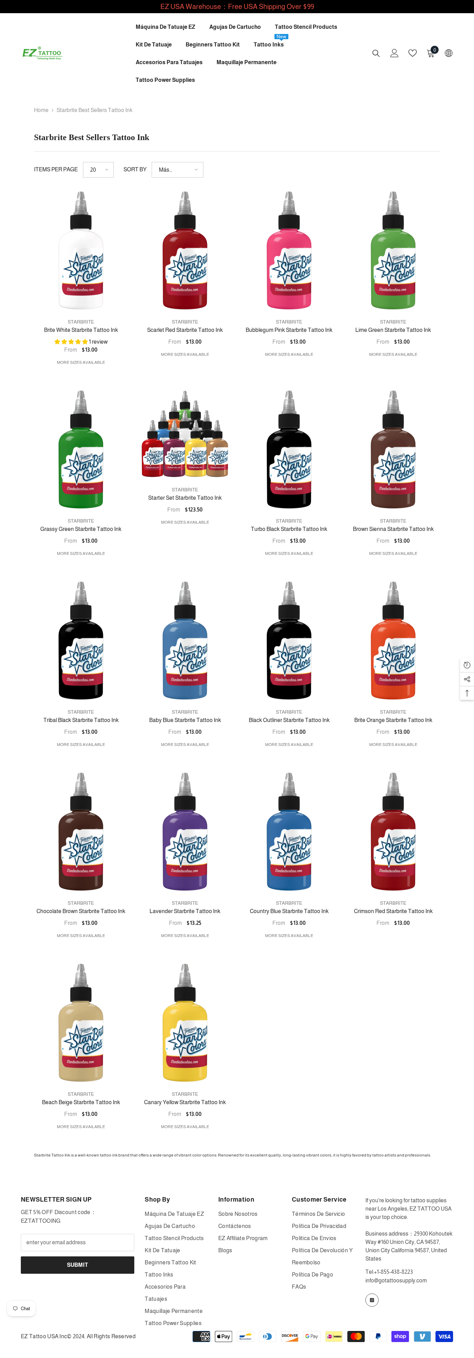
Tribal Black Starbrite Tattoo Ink (81, 720)
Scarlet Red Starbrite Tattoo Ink (185, 330)
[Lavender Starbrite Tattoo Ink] (185, 831)
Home (41, 110)
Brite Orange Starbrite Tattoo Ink (393, 720)
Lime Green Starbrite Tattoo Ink (393, 330)
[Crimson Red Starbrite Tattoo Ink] (393, 831)
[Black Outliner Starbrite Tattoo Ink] (289, 640)
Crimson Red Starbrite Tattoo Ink (393, 911)
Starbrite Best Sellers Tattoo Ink (95, 110)
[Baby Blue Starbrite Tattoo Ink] (185, 640)
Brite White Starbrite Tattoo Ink (81, 330)
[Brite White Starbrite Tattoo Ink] (81, 250)
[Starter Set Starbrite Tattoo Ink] (185, 434)
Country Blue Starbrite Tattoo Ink (289, 911)
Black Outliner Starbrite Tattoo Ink (289, 720)
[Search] (376, 53)
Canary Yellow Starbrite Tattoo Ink (185, 1102)
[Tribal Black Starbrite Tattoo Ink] (81, 640)
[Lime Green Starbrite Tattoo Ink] (393, 250)
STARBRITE (81, 322)
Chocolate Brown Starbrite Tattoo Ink (80, 911)
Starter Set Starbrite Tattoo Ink (185, 498)
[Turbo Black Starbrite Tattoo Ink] (289, 449)
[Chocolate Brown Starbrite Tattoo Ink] (81, 831)
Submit (77, 1265)
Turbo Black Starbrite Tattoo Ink (289, 529)
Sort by (135, 169)
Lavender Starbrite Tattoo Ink (185, 911)
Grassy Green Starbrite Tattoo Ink (80, 529)
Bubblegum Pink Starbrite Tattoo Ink (289, 330)
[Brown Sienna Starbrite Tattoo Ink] (393, 449)
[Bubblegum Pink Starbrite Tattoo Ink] (289, 250)
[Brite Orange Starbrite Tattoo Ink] (393, 640)
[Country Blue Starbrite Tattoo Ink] (289, 831)
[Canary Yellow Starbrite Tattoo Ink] (185, 1022)
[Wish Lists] (412, 53)
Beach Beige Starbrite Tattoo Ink (81, 1102)
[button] (98, 170)
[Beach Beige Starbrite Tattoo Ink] (81, 1022)
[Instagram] (372, 1300)
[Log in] (394, 53)
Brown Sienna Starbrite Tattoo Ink (393, 529)
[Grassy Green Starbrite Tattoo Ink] (81, 449)
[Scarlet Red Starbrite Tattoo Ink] (185, 250)
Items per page (56, 169)
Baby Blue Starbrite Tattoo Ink (185, 720)
